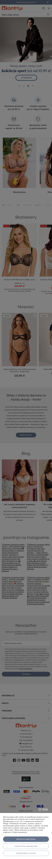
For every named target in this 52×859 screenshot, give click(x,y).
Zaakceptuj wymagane (26, 846)
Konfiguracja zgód (26, 853)
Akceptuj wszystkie (26, 839)
